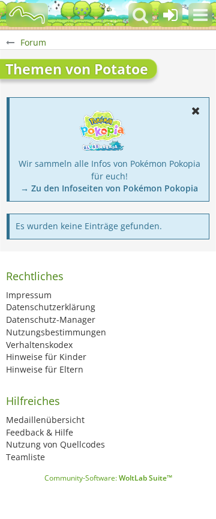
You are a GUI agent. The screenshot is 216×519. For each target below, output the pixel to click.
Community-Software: (108, 478)
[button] (200, 15)
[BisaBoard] (27, 15)
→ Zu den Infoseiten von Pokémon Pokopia (109, 188)
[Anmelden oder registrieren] (170, 15)
